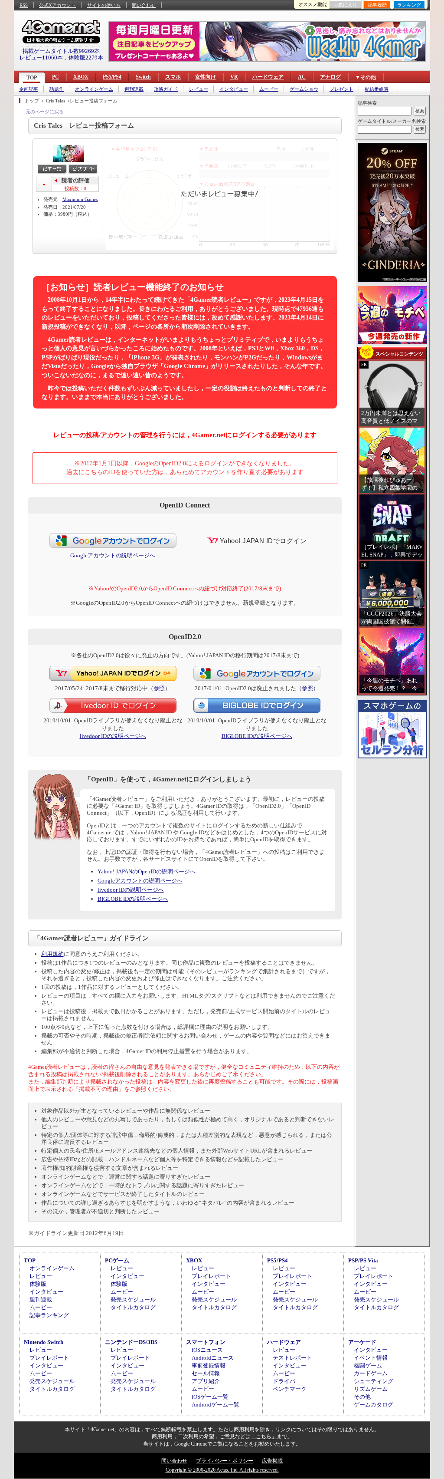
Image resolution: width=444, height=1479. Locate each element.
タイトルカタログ (133, 1307)
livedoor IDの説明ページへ (113, 736)
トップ (32, 100)
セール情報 (206, 1373)
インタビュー (233, 89)
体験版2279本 (86, 57)
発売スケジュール (133, 1299)
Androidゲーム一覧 (215, 1404)
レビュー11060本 (41, 57)
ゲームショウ (304, 89)
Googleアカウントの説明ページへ (112, 555)
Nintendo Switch (43, 1342)
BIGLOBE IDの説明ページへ (257, 736)
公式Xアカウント (57, 5)
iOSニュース (207, 1350)
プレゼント (341, 89)
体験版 (37, 1284)
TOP (31, 78)
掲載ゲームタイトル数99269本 (61, 51)
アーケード (362, 1342)
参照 (159, 688)
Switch (143, 77)
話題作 (56, 89)
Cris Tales (55, 100)
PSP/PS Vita (363, 1260)
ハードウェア (268, 77)
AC (302, 77)
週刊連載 (134, 89)
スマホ (173, 77)
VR (234, 77)
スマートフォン (205, 1342)
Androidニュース (213, 1357)
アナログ (330, 77)
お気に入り (345, 4)
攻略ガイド (166, 89)
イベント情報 (371, 1357)
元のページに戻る (45, 111)
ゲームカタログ (373, 1404)
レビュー (198, 89)
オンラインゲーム (94, 89)
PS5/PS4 (112, 77)
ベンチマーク (290, 1389)
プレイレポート (211, 1276)
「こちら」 (264, 1436)
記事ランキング (49, 1315)
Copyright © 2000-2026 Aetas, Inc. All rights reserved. (222, 1470)
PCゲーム (117, 1260)
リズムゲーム (371, 1389)
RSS (24, 5)
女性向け (205, 77)
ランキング (409, 4)
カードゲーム (371, 1373)
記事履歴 (377, 4)
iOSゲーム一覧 (210, 1396)
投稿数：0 (75, 188)
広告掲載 (272, 1461)
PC (55, 77)
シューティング (373, 1381)
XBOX (80, 77)
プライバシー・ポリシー (224, 1461)
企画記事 (28, 89)
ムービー (268, 89)
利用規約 (52, 954)
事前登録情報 (208, 1365)
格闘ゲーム (368, 1365)
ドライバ (284, 1381)
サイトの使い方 (104, 5)
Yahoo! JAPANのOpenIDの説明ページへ (147, 871)
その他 (362, 1396)
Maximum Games (80, 199)
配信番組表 (376, 89)
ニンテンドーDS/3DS (131, 1342)
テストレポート (292, 1357)
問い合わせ (144, 5)
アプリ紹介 (206, 1381)
